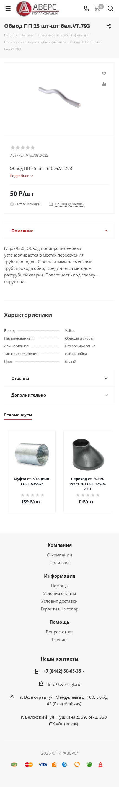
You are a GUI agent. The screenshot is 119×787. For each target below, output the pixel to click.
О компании (59, 555)
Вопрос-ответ (59, 632)
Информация (59, 576)
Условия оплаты (59, 593)
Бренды (60, 639)
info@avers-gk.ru (64, 684)
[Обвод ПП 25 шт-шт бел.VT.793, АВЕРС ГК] (59, 97)
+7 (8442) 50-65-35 (62, 671)
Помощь (59, 585)
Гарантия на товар (59, 609)
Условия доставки (59, 601)
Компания (60, 545)
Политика (59, 562)
